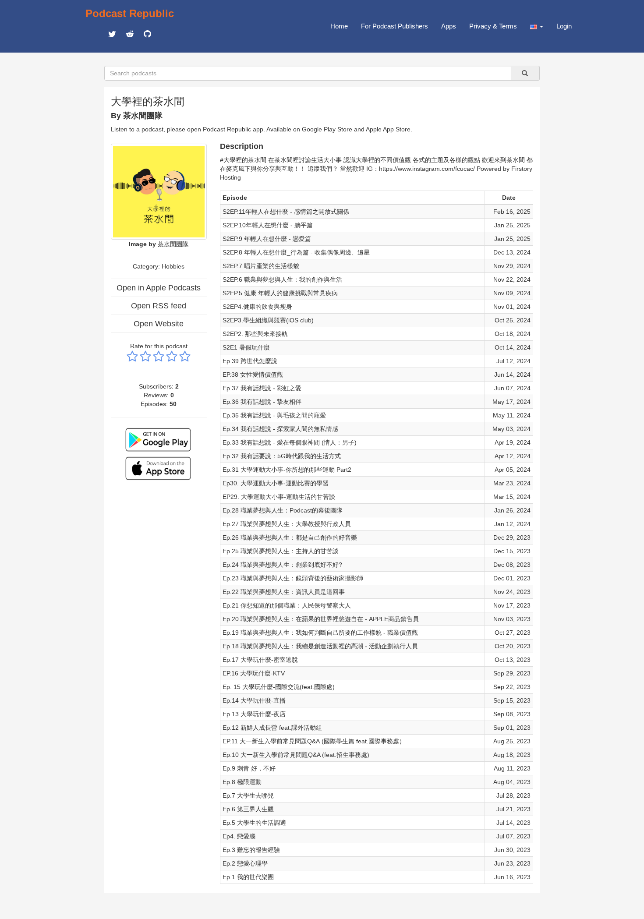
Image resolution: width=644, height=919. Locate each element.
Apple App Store (388, 129)
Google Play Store (327, 129)
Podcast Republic (129, 13)
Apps (448, 26)
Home (339, 26)
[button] (537, 26)
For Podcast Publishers (394, 26)
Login (564, 26)
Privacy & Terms (493, 26)
